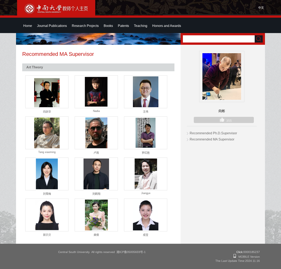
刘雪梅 (47, 193)
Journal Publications (52, 26)
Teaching (140, 26)
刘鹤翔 (96, 193)
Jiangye (145, 193)
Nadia (96, 111)
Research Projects (85, 26)
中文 (261, 7)
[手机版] (234, 256)
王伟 (145, 111)
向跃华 (47, 111)
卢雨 (96, 152)
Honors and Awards (166, 26)
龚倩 (96, 234)
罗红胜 (146, 152)
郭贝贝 (47, 234)
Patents (123, 26)
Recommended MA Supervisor (212, 139)
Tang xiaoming (47, 152)
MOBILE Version (248, 256)
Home (27, 26)
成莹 (145, 234)
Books (108, 26)
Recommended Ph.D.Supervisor (213, 133)
